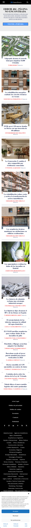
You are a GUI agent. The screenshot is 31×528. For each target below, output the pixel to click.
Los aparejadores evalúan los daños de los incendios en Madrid (15, 266)
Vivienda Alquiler (13, 168)
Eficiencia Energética (12, 99)
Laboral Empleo (13, 360)
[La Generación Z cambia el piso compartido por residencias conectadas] (15, 150)
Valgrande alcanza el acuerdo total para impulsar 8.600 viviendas (15, 60)
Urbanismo (13, 65)
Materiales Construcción (15, 305)
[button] (28, 493)
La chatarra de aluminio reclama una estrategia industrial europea (15, 301)
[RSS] (22, 425)
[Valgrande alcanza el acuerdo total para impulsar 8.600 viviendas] (15, 47)
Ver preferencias (15, 520)
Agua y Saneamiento (12, 326)
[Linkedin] (13, 425)
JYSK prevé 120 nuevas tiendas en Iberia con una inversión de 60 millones (15, 128)
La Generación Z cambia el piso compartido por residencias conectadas (15, 163)
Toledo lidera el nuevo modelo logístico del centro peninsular (15, 385)
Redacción (20, 65)
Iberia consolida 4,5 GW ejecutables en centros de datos (15, 365)
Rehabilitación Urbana (15, 201)
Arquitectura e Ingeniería (15, 338)
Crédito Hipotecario (13, 315)
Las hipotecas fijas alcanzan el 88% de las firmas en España (15, 311)
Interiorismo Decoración (15, 133)
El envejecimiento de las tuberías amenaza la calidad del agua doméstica (15, 322)
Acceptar (15, 511)
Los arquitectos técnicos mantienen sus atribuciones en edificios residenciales (15, 231)
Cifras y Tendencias (12, 369)
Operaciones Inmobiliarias (15, 348)
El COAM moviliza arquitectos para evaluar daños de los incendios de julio (15, 333)
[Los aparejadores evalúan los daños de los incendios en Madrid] (15, 253)
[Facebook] (4, 425)
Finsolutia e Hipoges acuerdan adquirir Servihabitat (15, 344)
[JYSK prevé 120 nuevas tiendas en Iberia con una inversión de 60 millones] (15, 115)
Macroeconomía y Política (15, 378)
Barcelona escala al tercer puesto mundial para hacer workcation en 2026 (15, 355)
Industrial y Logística (12, 389)
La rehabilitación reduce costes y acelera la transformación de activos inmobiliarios (15, 196)
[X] (26, 425)
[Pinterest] (17, 425)
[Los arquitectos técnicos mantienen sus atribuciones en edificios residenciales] (15, 218)
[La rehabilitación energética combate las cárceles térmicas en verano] (15, 81)
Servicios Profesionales (15, 270)
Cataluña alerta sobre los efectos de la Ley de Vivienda (15, 375)
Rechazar (15, 516)
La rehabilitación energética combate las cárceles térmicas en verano (15, 94)
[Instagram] (9, 425)
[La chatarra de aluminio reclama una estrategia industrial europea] (15, 288)
